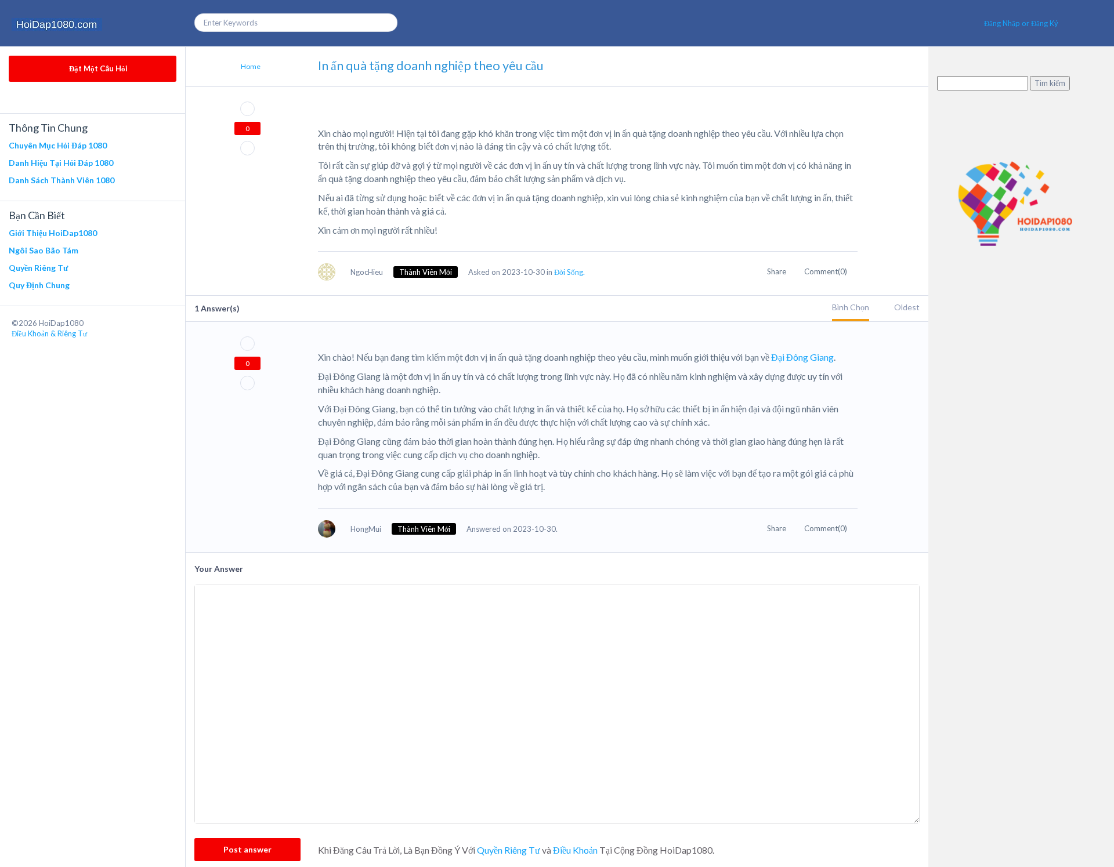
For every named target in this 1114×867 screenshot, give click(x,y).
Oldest (907, 307)
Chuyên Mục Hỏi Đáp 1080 (58, 145)
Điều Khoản (575, 849)
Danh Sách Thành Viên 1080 (61, 180)
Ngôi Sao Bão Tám (43, 250)
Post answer (247, 849)
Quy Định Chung (39, 285)
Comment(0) (826, 271)
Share (777, 271)
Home (251, 66)
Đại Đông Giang (801, 356)
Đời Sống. (569, 272)
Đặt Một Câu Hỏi (97, 68)
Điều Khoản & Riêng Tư (49, 333)
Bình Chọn (850, 307)
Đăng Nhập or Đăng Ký (1021, 23)
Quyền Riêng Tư (38, 268)
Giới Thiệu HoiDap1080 (53, 233)
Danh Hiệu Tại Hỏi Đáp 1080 (61, 163)
